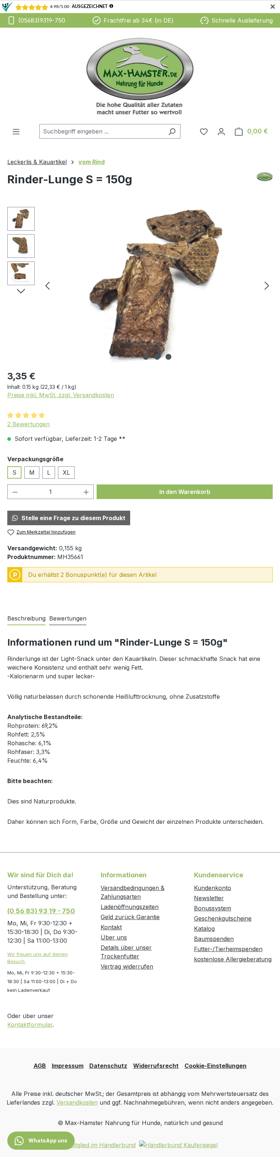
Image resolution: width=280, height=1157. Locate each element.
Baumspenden (214, 938)
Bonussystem (212, 908)
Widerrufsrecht (156, 1065)
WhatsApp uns (47, 1140)
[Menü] (16, 131)
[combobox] (101, 131)
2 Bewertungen (28, 424)
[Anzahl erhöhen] (86, 491)
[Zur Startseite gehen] (140, 75)
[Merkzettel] (204, 131)
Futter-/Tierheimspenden (228, 949)
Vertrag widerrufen (127, 966)
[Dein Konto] (221, 131)
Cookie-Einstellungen (215, 1065)
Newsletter (209, 898)
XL (66, 472)
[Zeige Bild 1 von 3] (146, 357)
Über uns (114, 937)
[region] (140, 285)
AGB (40, 1065)
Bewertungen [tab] (67, 618)
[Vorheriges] (47, 285)
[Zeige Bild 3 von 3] (168, 357)
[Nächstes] (266, 285)
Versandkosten (77, 1102)
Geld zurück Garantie (130, 917)
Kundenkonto (212, 887)
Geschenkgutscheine (223, 918)
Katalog (204, 928)
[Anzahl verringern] (15, 491)
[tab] (26, 618)
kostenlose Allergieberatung (233, 959)
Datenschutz (108, 1065)
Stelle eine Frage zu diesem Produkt (73, 518)
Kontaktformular (29, 1024)
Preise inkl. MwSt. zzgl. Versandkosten (60, 395)
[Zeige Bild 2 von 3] (157, 357)
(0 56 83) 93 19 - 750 (41, 911)
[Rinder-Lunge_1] (157, 285)
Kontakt (111, 927)
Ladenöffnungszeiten (130, 906)
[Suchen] (171, 131)
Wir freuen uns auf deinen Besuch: (37, 957)
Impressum (67, 1065)
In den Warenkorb (184, 491)
